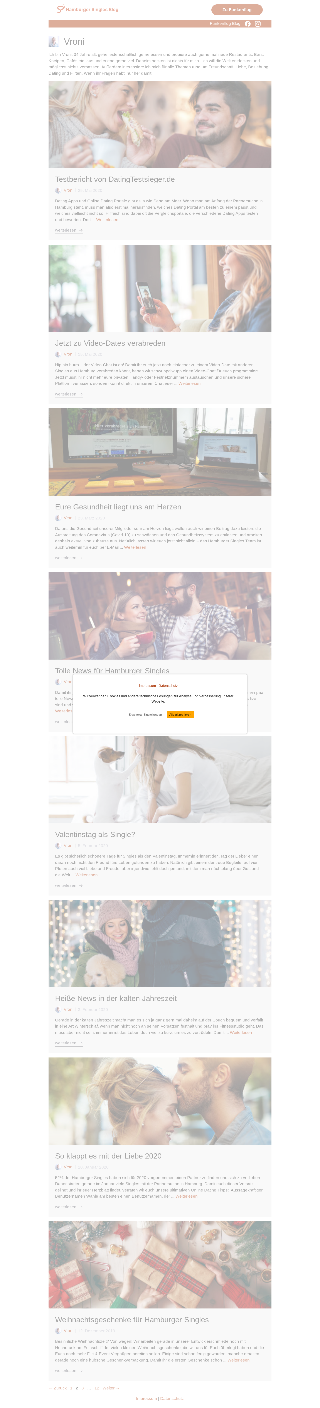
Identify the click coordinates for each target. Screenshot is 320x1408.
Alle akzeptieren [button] (180, 714)
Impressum (147, 686)
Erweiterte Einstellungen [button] (145, 714)
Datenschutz (168, 686)
